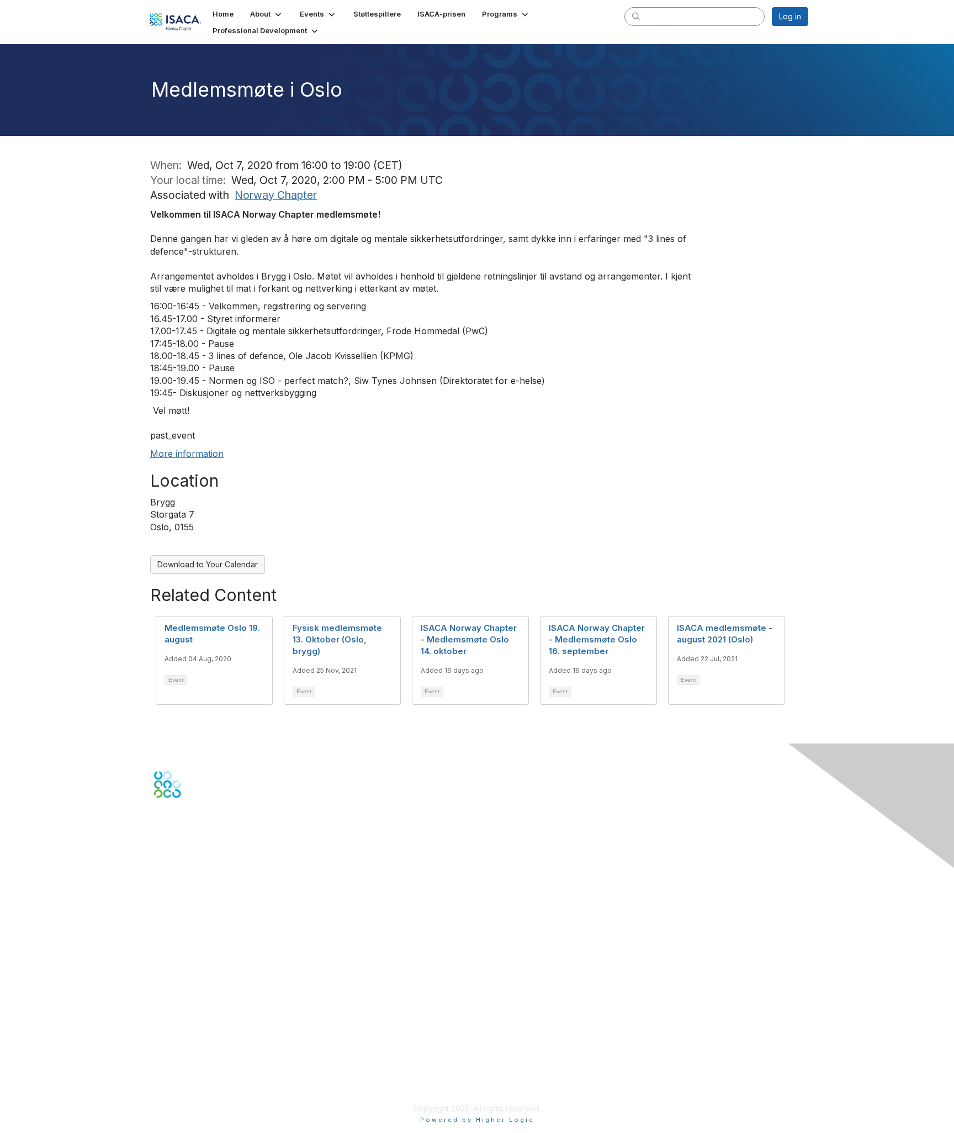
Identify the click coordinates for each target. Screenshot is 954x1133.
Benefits (169, 974)
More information (187, 453)
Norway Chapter (276, 195)
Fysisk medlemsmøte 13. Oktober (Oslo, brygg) (337, 639)
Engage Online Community (203, 852)
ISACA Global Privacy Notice (205, 1076)
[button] (267, 14)
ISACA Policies (180, 1054)
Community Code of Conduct (206, 1043)
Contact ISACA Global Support (210, 916)
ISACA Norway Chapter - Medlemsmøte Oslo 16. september (597, 639)
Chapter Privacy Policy (195, 1092)
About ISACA (177, 1032)
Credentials (174, 985)
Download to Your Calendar (207, 564)
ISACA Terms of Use (190, 1064)
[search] (636, 16)
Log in (790, 16)
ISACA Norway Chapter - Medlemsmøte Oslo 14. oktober (469, 639)
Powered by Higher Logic (477, 1120)
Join (161, 963)
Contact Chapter (184, 899)
